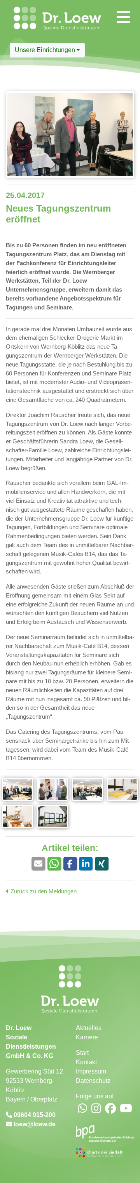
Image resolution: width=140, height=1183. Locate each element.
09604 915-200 (34, 1115)
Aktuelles (89, 1028)
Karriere (87, 1037)
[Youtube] (126, 1109)
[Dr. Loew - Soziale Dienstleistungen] (15, 21)
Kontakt (86, 1062)
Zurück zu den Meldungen (43, 891)
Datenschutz (93, 1080)
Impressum (91, 1071)
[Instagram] (96, 1109)
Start (82, 1052)
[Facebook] (110, 1109)
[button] (38, 863)
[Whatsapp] (83, 1109)
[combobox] (47, 50)
